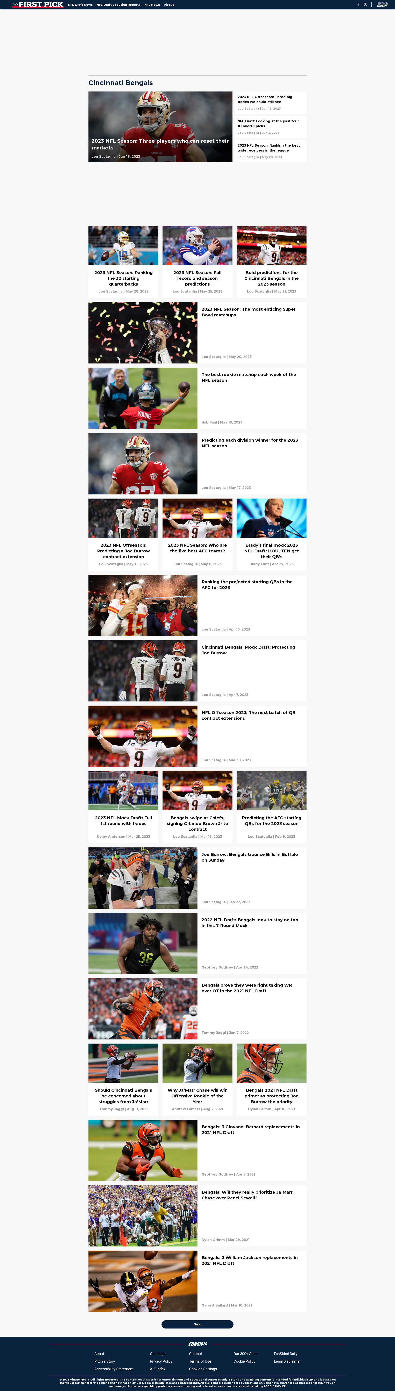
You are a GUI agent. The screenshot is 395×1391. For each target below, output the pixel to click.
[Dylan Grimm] (259, 1109)
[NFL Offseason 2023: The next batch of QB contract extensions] (197, 736)
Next (198, 1324)
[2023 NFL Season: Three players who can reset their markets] (160, 126)
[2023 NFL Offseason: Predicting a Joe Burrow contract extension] (123, 535)
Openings (158, 1354)
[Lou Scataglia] (104, 156)
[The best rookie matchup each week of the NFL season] (197, 398)
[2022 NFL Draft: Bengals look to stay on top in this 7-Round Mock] (197, 943)
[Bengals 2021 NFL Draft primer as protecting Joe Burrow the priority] (272, 1080)
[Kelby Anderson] (111, 836)
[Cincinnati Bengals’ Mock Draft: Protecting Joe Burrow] (197, 670)
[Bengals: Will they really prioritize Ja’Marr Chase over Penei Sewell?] (197, 1215)
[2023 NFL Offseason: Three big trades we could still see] (270, 103)
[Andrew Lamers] (186, 1109)
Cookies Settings (203, 1369)
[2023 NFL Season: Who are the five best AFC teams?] (197, 535)
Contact (195, 1354)
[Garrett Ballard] (215, 1305)
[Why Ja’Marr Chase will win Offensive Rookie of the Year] (197, 1080)
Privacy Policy (161, 1361)
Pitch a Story (104, 1361)
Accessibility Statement (114, 1369)
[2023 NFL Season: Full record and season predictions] (197, 262)
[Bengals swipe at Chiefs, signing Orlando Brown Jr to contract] (197, 807)
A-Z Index (158, 1369)
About (99, 1354)
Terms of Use (200, 1361)
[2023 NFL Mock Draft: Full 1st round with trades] (123, 807)
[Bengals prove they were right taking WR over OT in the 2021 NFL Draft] (197, 1008)
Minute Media (79, 1379)
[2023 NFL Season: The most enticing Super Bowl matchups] (197, 332)
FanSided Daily (285, 1354)
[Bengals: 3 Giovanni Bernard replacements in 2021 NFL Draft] (197, 1150)
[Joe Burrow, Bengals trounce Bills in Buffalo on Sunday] (197, 878)
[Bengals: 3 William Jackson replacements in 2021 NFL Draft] (197, 1281)
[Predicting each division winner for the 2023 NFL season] (197, 463)
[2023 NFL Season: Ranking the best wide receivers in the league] (270, 151)
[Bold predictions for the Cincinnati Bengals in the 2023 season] (272, 262)
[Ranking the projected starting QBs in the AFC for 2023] (197, 605)
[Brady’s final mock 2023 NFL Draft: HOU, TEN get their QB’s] (272, 535)
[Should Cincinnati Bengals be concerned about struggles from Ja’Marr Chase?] (123, 1080)
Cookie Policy (245, 1361)
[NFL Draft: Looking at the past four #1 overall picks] (270, 127)
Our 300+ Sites (246, 1354)
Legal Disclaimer (287, 1361)
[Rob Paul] (209, 422)
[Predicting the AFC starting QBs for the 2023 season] (272, 807)
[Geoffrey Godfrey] (217, 967)
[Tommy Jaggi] (214, 1032)
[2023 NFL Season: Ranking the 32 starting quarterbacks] (123, 262)
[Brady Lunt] (259, 564)
